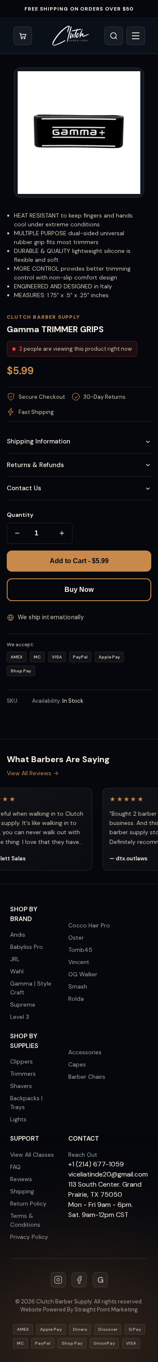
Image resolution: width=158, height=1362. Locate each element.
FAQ (15, 1167)
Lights (18, 1119)
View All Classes (32, 1154)
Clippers (21, 1061)
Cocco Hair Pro (89, 925)
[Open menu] (135, 36)
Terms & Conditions (25, 1220)
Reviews (21, 1179)
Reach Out (82, 1154)
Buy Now (79, 589)
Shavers (21, 1086)
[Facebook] (79, 1279)
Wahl (17, 971)
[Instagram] (58, 1279)
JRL (14, 959)
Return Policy (28, 1203)
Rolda (76, 998)
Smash (77, 986)
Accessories (85, 1052)
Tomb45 (80, 950)
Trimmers (23, 1073)
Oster (76, 937)
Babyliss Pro (26, 947)
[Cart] (22, 36)
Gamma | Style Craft (30, 988)
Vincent (78, 962)
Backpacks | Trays (26, 1102)
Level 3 (19, 1017)
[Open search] (113, 36)
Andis (17, 934)
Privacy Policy (29, 1237)
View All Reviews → (33, 773)
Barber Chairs (86, 1076)
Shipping (22, 1191)
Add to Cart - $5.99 (79, 560)
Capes (77, 1064)
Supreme (22, 1004)
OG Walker (82, 974)
